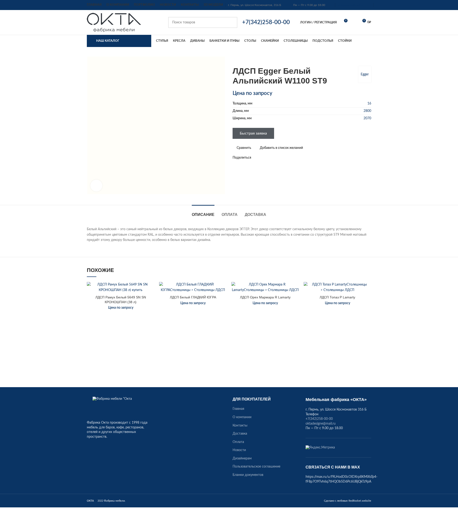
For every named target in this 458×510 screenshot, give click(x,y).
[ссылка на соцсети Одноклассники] (255, 158)
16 (369, 103)
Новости (239, 450)
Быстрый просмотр (151, 311)
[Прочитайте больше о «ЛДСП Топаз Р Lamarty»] (368, 300)
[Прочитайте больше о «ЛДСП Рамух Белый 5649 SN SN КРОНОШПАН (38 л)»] (151, 300)
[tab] (203, 212)
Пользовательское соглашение (256, 466)
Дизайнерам (242, 458)
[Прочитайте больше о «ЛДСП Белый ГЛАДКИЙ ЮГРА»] (223, 300)
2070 (367, 118)
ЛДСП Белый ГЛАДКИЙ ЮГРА (193, 297)
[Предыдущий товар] (359, 59)
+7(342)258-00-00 (319, 419)
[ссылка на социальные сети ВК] (266, 158)
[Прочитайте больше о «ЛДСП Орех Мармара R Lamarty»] (295, 300)
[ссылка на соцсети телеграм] (271, 158)
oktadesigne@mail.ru (351, 5)
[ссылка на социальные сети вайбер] (277, 158)
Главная (238, 409)
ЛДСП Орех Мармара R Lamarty (265, 297)
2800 (367, 111)
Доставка (240, 433)
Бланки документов (248, 475)
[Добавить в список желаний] (151, 289)
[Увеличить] (96, 186)
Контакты (240, 425)
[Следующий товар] (368, 59)
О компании (242, 417)
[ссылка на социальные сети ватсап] (260, 158)
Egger (365, 74)
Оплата (238, 442)
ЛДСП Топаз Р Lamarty (337, 297)
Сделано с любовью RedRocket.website (347, 501)
